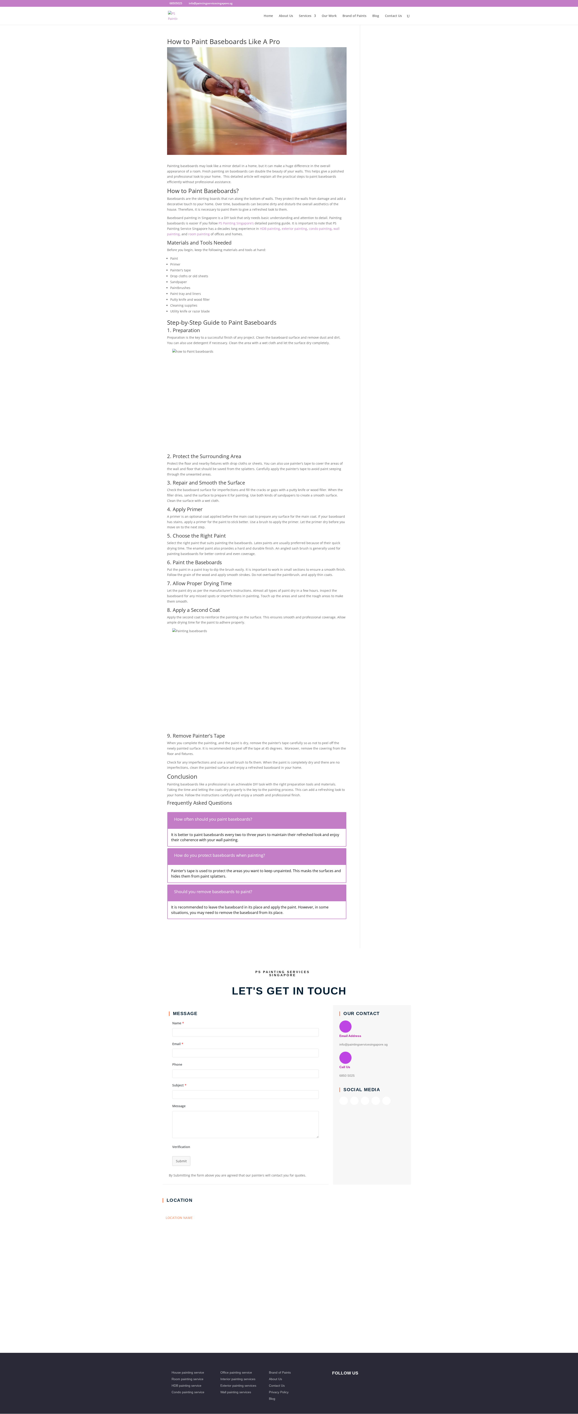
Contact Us (393, 16)
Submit (181, 1161)
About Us (286, 16)
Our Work (329, 16)
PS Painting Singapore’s (236, 223)
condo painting (320, 228)
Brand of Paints (354, 16)
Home (268, 16)
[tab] (256, 820)
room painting (199, 234)
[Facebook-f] (343, 1101)
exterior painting (294, 228)
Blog (375, 16)
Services (305, 16)
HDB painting (270, 228)
